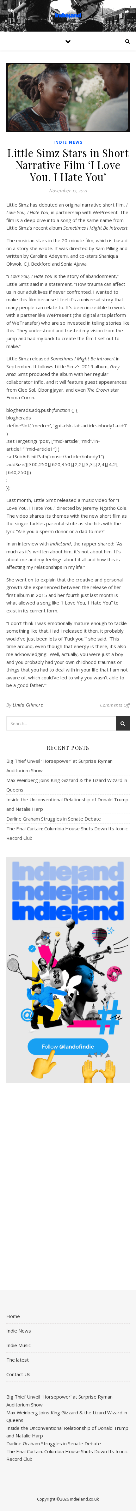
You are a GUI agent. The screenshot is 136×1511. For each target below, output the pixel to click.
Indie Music (18, 1345)
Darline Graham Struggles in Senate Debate (53, 819)
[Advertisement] (68, 1187)
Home (13, 1316)
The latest (17, 1360)
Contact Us (18, 1374)
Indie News (68, 142)
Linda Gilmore (28, 705)
